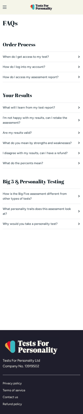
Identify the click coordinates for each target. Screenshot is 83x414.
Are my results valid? (17, 133)
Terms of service (14, 390)
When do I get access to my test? (26, 57)
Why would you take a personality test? (30, 224)
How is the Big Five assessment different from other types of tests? (35, 196)
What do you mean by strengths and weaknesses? (37, 143)
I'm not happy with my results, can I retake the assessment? (35, 120)
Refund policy (12, 404)
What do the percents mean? (23, 163)
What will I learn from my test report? (29, 107)
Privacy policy (12, 383)
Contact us (10, 397)
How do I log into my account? (24, 67)
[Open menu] (3, 7)
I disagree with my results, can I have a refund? (35, 153)
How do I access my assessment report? (30, 77)
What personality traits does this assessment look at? (37, 211)
